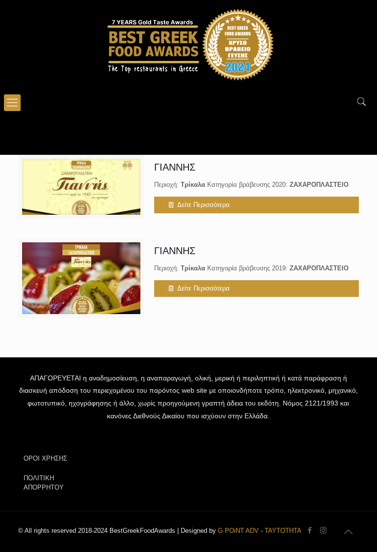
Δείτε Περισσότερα (203, 204)
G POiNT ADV (238, 530)
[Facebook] (310, 530)
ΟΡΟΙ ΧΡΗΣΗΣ (45, 458)
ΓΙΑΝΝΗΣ (174, 167)
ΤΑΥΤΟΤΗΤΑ (283, 530)
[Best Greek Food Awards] (188, 44)
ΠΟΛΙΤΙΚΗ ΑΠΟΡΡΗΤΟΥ (44, 482)
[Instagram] (323, 530)
